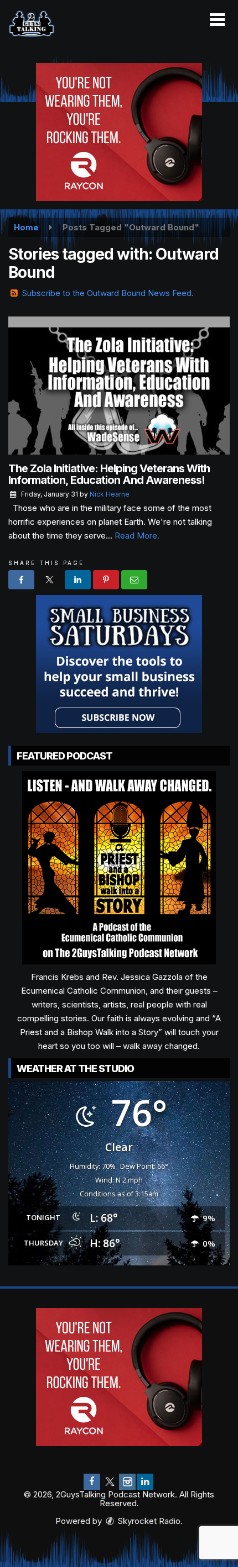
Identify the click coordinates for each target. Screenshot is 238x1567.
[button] (217, 20)
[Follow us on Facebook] (92, 1482)
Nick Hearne (110, 494)
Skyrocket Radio (148, 1521)
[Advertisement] (119, 132)
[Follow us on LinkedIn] (145, 1482)
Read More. (137, 535)
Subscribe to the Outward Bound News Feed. (108, 293)
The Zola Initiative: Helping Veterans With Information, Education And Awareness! (109, 474)
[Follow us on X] (109, 1482)
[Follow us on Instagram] (127, 1482)
